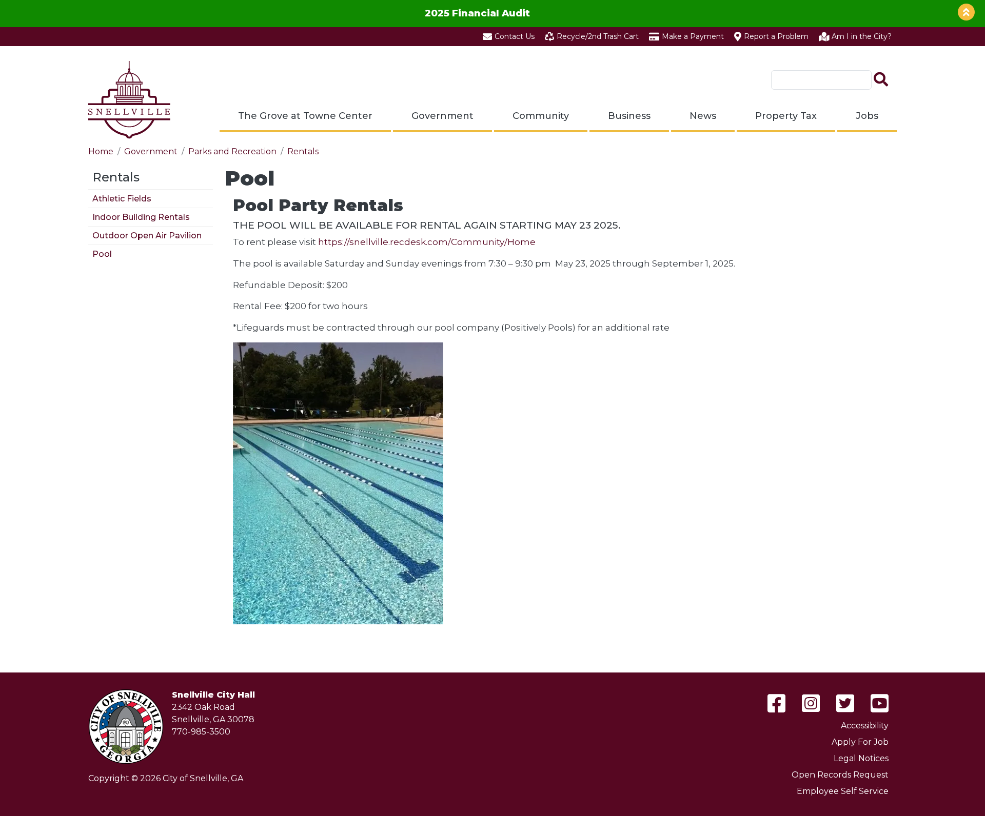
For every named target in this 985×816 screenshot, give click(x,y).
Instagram (811, 703)
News (703, 115)
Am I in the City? (862, 36)
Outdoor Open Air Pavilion (147, 235)
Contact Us (515, 36)
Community (541, 115)
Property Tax (786, 115)
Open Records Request (840, 775)
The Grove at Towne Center (305, 115)
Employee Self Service (843, 791)
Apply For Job (860, 742)
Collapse (966, 12)
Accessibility (865, 725)
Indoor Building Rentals (141, 217)
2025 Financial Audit (477, 13)
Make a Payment (693, 36)
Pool (102, 254)
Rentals (303, 151)
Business (629, 115)
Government (442, 115)
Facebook (776, 703)
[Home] (129, 99)
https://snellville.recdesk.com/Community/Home (428, 241)
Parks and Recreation (232, 151)
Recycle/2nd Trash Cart (598, 36)
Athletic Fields (121, 198)
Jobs (867, 115)
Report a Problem (776, 36)
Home (100, 151)
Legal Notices (861, 758)
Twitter (845, 703)
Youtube (879, 703)
